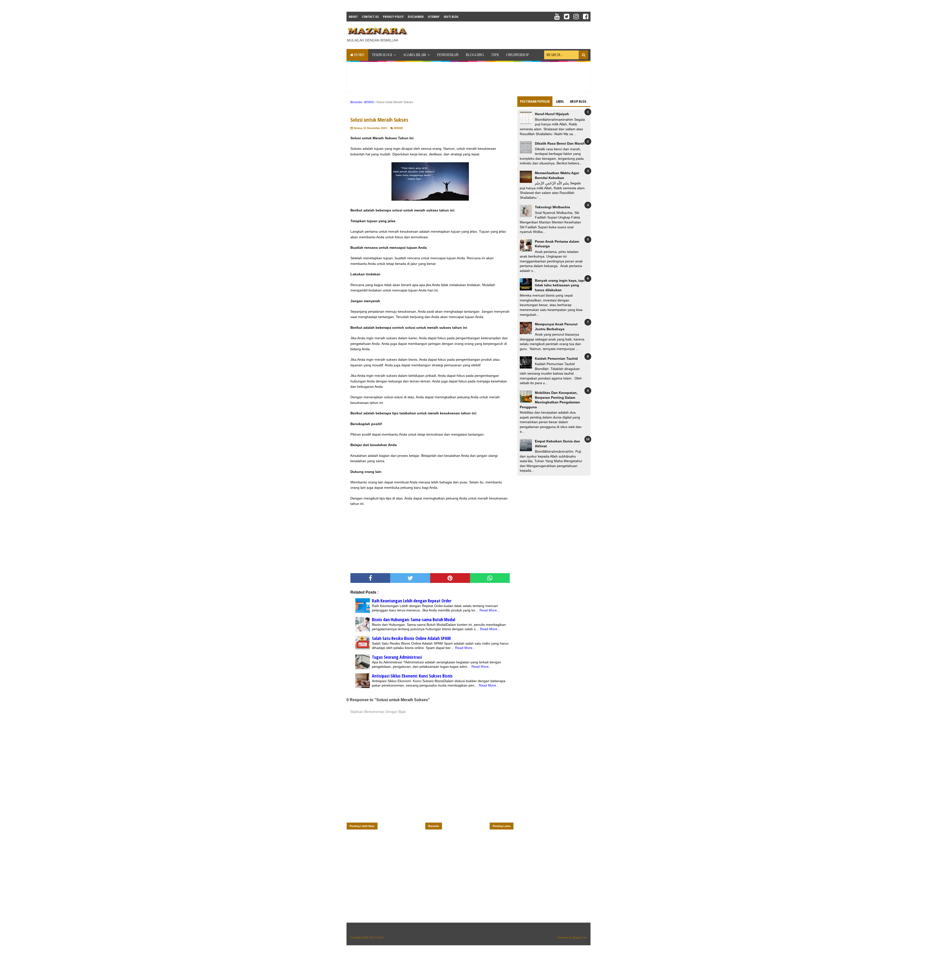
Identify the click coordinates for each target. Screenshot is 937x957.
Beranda (433, 826)
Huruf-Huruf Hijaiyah (552, 114)
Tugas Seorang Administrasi (397, 657)
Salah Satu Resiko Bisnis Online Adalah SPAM (411, 638)
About (353, 16)
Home (359, 54)
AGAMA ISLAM (414, 54)
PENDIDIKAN (447, 54)
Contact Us (370, 16)
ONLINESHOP (517, 54)
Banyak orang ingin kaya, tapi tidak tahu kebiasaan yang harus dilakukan (560, 285)
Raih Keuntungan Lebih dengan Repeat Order (411, 601)
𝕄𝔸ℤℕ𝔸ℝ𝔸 (376, 937)
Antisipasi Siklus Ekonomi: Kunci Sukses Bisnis (412, 676)
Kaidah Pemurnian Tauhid (556, 358)
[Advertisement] (502, 33)
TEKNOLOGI (382, 54)
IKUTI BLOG (451, 16)
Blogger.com (579, 937)
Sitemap (433, 16)
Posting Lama (501, 826)
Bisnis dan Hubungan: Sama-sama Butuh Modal (413, 619)
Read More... (489, 610)
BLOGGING (475, 54)
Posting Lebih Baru (362, 826)
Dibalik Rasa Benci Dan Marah (560, 143)
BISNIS (398, 128)
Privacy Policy (393, 16)
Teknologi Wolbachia (552, 207)
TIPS (495, 54)
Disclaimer (416, 16)
